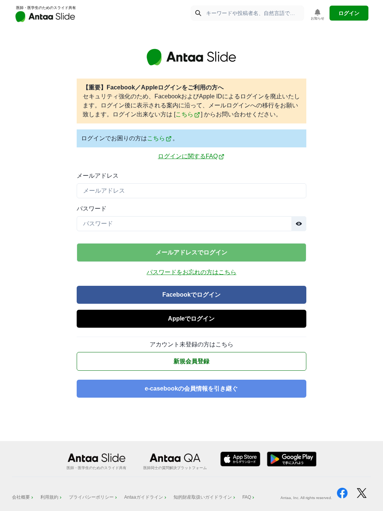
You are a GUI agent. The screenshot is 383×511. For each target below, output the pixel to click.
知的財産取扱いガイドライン (203, 497)
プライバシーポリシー (91, 497)
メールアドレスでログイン (191, 252)
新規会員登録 (191, 361)
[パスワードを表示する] (298, 223)
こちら (184, 114)
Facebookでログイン (191, 294)
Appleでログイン (191, 318)
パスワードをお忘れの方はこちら (191, 272)
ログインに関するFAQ (188, 156)
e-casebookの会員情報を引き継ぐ (191, 388)
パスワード (92, 208)
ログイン (348, 13)
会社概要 (21, 497)
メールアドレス (98, 175)
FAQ (246, 497)
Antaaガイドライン (143, 497)
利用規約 (49, 497)
